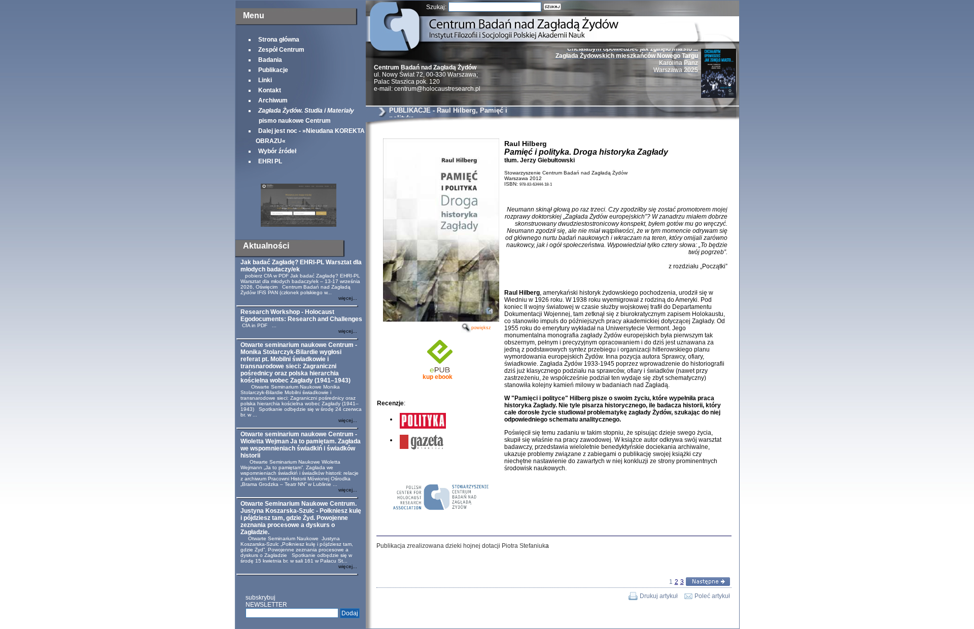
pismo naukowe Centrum (305, 115)
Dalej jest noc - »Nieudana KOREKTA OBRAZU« (310, 136)
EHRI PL (270, 161)
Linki (265, 80)
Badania (270, 59)
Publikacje (273, 70)
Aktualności (266, 245)
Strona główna (278, 39)
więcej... (347, 298)
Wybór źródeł (277, 151)
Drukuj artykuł (659, 596)
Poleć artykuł (712, 596)
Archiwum (273, 100)
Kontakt (269, 90)
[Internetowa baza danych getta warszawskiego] (298, 224)
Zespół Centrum (281, 49)
